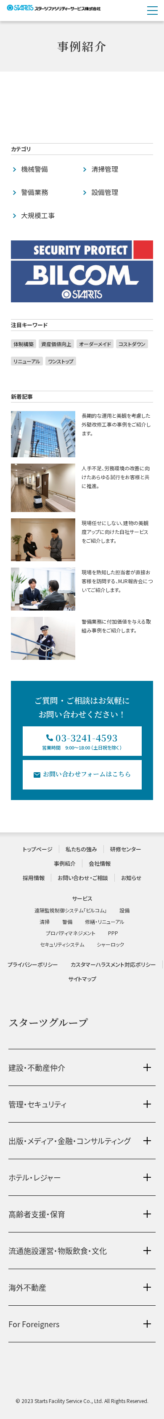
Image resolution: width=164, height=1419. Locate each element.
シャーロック (110, 944)
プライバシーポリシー (33, 964)
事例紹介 (65, 863)
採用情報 (34, 878)
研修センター (125, 849)
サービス (82, 898)
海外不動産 (27, 1287)
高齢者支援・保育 (36, 1213)
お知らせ (131, 878)
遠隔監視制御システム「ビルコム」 (70, 910)
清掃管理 (104, 169)
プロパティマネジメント (70, 932)
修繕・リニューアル (104, 921)
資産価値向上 (56, 343)
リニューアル (26, 361)
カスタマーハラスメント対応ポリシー (113, 964)
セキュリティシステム (62, 944)
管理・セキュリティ (37, 1104)
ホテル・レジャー (34, 1177)
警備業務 (34, 192)
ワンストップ (61, 361)
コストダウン (132, 343)
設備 (124, 910)
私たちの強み (81, 849)
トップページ (38, 849)
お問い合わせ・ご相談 (83, 878)
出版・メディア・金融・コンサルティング (69, 1140)
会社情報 (100, 863)
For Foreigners (33, 1323)
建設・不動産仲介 (36, 1067)
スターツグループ (48, 1022)
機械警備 (34, 169)
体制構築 (23, 343)
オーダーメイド (95, 343)
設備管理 (104, 192)
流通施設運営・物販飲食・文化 (57, 1250)
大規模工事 (38, 215)
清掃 (45, 921)
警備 (67, 921)
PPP (113, 932)
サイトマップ (82, 979)
